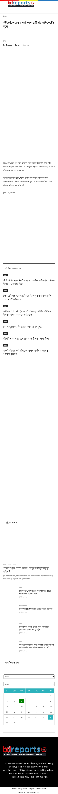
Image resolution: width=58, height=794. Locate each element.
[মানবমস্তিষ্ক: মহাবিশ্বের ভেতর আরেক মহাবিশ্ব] (9, 612)
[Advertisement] (29, 129)
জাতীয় (20, 588)
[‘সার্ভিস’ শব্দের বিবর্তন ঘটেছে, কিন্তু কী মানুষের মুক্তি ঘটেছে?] (29, 544)
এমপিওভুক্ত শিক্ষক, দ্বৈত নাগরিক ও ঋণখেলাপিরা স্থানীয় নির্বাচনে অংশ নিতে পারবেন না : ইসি (36, 646)
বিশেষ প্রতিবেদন (23, 606)
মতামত (4, 564)
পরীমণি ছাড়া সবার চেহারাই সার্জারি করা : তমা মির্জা (26, 338)
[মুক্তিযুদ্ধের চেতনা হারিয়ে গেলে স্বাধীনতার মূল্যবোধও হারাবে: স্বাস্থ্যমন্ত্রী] (9, 630)
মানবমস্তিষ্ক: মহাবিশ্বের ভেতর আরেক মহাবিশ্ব (35, 608)
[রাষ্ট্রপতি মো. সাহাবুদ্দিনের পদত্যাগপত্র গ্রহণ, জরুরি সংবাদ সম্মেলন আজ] (9, 594)
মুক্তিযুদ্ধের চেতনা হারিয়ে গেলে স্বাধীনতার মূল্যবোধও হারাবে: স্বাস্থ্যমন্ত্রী (34, 628)
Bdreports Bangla (13, 45)
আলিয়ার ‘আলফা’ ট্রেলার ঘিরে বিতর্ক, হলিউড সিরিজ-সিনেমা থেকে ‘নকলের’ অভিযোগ (27, 313)
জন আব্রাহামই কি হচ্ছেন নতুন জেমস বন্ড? (22, 326)
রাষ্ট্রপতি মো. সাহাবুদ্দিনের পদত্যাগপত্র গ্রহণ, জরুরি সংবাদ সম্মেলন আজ (35, 592)
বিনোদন (4, 16)
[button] (53, 4)
